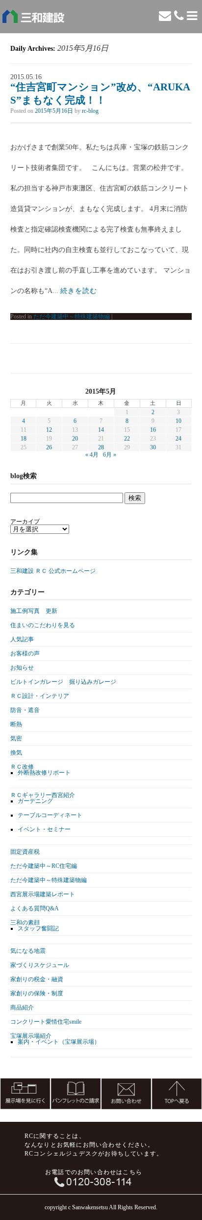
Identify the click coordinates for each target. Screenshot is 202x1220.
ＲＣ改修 (22, 766)
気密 (16, 738)
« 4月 (92, 454)
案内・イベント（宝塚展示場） (59, 1041)
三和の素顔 (25, 922)
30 (153, 447)
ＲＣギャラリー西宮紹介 (42, 795)
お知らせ (22, 667)
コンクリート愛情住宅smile (45, 1021)
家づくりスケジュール (39, 965)
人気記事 (22, 639)
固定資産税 (25, 851)
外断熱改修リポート (44, 772)
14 (101, 429)
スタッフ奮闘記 (38, 928)
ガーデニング (35, 801)
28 (101, 447)
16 (153, 429)
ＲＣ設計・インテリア (39, 696)
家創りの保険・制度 (36, 993)
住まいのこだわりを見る (42, 625)
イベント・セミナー (44, 829)
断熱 (16, 724)
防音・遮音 (25, 710)
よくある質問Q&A (34, 908)
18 (23, 438)
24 (178, 438)
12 (49, 429)
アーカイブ (25, 522)
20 (75, 438)
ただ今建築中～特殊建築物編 (71, 316)
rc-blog (90, 110)
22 (127, 438)
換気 (16, 752)
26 (49, 447)
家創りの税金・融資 (36, 979)
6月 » (109, 454)
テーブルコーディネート (50, 815)
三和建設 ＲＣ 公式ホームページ (53, 571)
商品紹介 (22, 1007)
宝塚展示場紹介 (30, 1035)
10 (178, 421)
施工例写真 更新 (33, 611)
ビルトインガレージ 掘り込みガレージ (63, 681)
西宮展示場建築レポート (42, 894)
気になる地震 (28, 950)
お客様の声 (25, 653)
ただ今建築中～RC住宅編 (43, 865)
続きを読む (78, 290)
